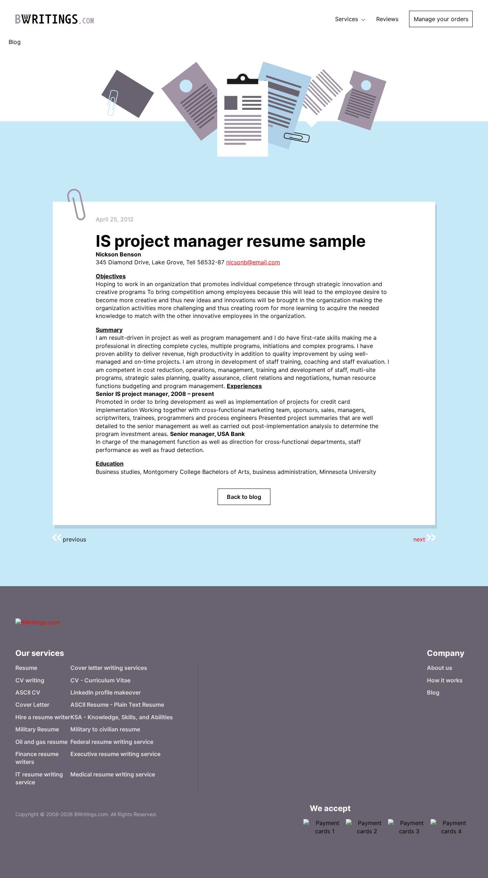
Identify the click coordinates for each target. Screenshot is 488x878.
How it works (445, 680)
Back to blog (244, 496)
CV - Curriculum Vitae (100, 680)
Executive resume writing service (115, 753)
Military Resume (37, 729)
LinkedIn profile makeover (105, 692)
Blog (433, 692)
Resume (26, 667)
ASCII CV (27, 692)
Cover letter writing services (108, 667)
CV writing (29, 680)
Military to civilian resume (105, 729)
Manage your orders (441, 19)
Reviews (387, 19)
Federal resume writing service (111, 741)
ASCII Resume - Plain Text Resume (117, 704)
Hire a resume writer (42, 717)
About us (439, 667)
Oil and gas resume (41, 741)
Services (347, 19)
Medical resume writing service (112, 774)
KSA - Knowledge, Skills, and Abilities (121, 717)
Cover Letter (32, 704)
